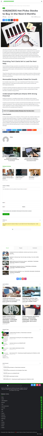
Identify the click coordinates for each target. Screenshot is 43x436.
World (7, 5)
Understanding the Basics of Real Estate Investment (20, 332)
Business (3, 402)
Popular (20, 247)
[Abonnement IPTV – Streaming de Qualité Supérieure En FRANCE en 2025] (6, 355)
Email (4, 206)
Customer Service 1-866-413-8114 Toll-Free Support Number (8, 177)
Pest (2, 420)
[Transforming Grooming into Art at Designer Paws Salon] (6, 339)
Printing (3, 422)
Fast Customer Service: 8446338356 (33, 177)
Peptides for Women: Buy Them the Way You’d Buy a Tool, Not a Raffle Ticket (30, 300)
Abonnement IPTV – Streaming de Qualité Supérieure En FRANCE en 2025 (25, 353)
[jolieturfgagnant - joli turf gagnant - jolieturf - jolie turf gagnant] (8, 1)
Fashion (3, 413)
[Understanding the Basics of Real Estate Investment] (6, 334)
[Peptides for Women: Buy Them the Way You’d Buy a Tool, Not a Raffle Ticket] (6, 258)
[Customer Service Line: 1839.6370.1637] (6, 345)
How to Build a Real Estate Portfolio (17, 348)
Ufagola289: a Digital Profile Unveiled (20, 177)
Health (3, 398)
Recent (7, 247)
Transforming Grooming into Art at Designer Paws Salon (21, 337)
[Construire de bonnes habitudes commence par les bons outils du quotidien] (6, 254)
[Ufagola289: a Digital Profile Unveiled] (21, 172)
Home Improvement (5, 406)
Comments (35, 247)
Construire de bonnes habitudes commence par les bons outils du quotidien (11, 300)
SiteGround (35, 432)
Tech (2, 404)
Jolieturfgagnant (4, 400)
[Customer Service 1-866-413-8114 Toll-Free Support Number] (8, 172)
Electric (3, 425)
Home (4, 5)
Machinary (3, 418)
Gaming (3, 427)
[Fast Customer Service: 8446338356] (34, 172)
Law (2, 411)
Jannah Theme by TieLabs (21, 432)
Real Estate (4, 416)
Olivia (11, 137)
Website (23, 206)
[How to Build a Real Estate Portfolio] (6, 350)
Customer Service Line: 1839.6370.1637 (17, 343)
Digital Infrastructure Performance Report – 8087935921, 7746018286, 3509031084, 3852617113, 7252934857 (10, 319)
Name (4, 202)
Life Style (3, 407)
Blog (2, 409)
